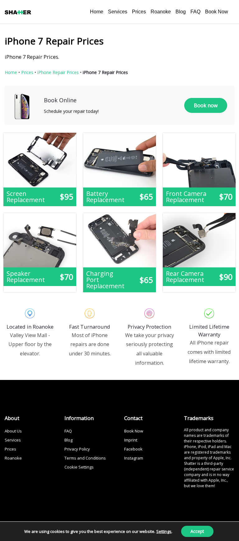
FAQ (195, 11)
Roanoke (161, 11)
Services (117, 11)
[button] (205, 105)
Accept (197, 531)
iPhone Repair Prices (58, 72)
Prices (139, 11)
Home (96, 11)
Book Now (216, 11)
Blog (181, 11)
